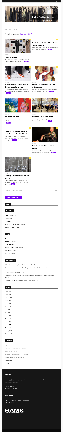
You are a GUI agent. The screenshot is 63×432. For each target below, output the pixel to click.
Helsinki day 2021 (9, 218)
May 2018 (7, 309)
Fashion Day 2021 (9, 221)
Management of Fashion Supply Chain (14, 357)
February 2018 (8, 319)
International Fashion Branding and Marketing (16, 354)
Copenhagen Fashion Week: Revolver (43, 116)
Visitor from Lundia (19, 272)
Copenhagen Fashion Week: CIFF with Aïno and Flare (17, 177)
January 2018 (8, 322)
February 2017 (8, 328)
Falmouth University (10, 253)
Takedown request (9, 402)
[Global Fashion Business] (31, 14)
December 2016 (9, 334)
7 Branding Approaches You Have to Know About (25, 264)
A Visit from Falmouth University (13, 227)
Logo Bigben (8, 280)
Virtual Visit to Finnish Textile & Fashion (15, 224)
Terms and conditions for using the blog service (17, 400)
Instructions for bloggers (11, 388)
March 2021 (8, 291)
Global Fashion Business (11, 351)
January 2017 (8, 331)
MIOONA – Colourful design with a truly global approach (43, 86)
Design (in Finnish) (9, 244)
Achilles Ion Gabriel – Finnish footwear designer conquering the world (16, 86)
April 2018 (7, 313)
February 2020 (8, 297)
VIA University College (10, 250)
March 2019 (8, 303)
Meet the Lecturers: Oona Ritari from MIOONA (43, 147)
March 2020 (8, 294)
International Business (10, 241)
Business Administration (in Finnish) (14, 247)
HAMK (6, 238)
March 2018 (8, 316)
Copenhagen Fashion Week (12, 345)
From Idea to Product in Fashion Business (15, 348)
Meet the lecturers (9, 360)
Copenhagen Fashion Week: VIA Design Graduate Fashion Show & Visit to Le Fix (16, 132)
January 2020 (8, 300)
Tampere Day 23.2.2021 (11, 215)
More (26, 61)
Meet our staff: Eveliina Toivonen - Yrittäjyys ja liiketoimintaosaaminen (22, 275)
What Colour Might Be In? (12, 116)
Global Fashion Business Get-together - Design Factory (18, 267)
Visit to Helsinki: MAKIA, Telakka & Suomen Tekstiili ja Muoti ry (44, 44)
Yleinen (7, 363)
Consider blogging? (9, 386)
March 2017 (8, 325)
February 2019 (8, 306)
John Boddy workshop (11, 57)
